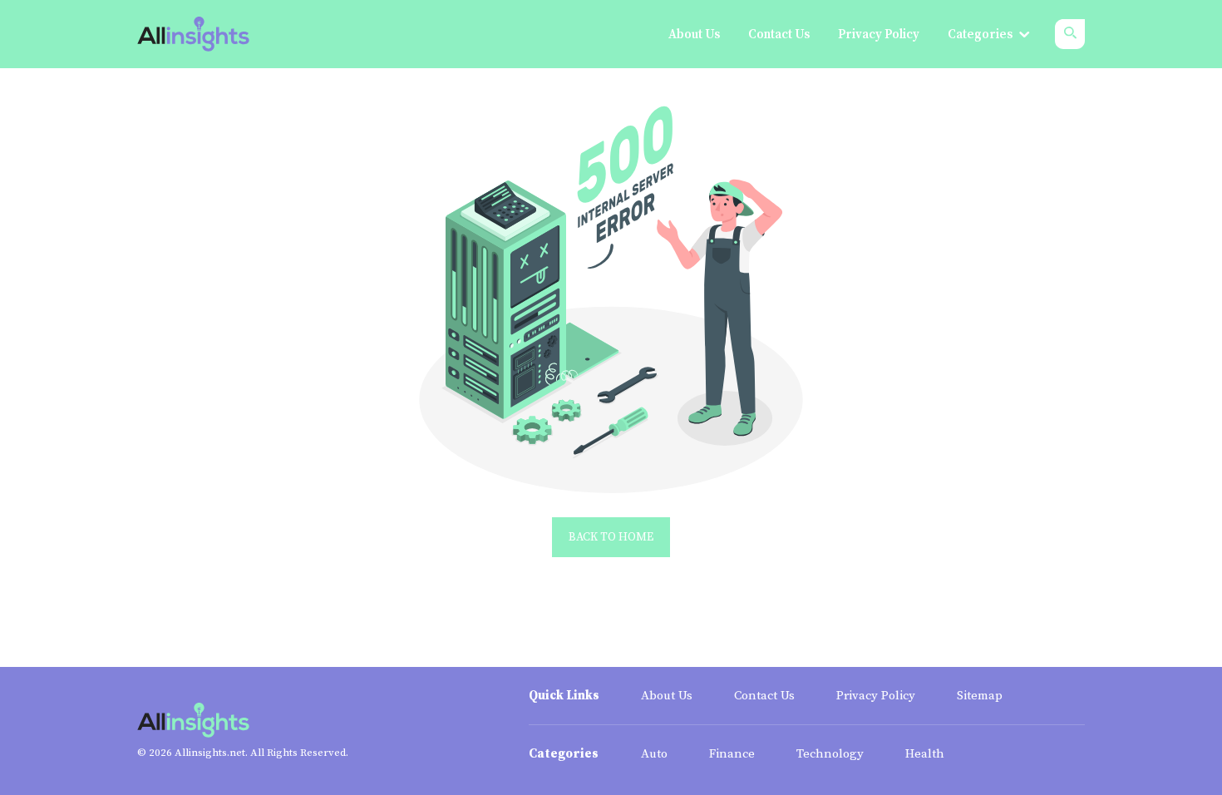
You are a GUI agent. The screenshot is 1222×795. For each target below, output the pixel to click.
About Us (666, 696)
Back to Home (611, 537)
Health (924, 754)
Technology (830, 754)
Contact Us (764, 696)
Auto (654, 754)
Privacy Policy (875, 696)
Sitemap (980, 696)
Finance (732, 754)
